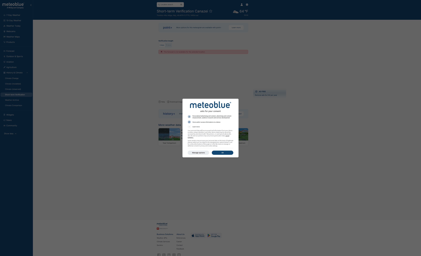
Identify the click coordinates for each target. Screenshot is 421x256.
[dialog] (210, 128)
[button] (210, 126)
